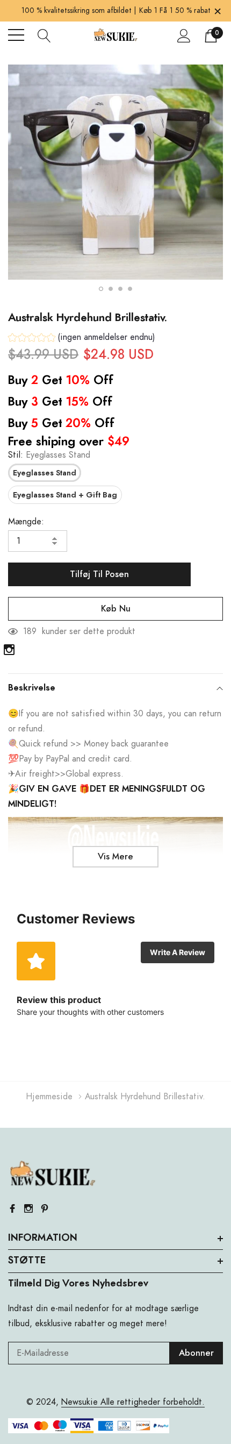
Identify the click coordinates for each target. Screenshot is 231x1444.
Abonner (196, 1353)
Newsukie (79, 1402)
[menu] (16, 35)
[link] (9, 649)
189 (30, 631)
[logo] (115, 35)
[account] (184, 35)
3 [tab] (120, 289)
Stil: (49, 455)
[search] (44, 35)
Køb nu (116, 608)
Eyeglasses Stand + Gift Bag (65, 495)
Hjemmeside (49, 1096)
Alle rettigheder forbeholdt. (151, 1402)
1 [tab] (101, 289)
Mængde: (26, 521)
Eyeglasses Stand (44, 473)
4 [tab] (130, 289)
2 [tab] (111, 289)
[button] (81, 338)
